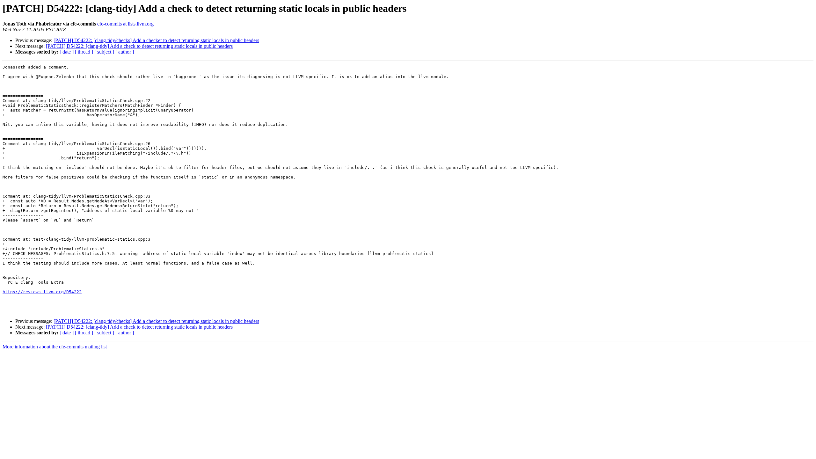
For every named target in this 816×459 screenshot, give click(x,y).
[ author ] (124, 52)
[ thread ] (84, 52)
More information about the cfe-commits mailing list (55, 346)
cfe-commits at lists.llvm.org (125, 23)
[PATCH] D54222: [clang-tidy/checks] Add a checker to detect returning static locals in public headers (156, 40)
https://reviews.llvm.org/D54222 (42, 291)
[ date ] (67, 52)
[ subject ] (104, 52)
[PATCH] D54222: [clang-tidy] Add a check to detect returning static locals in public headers (139, 46)
